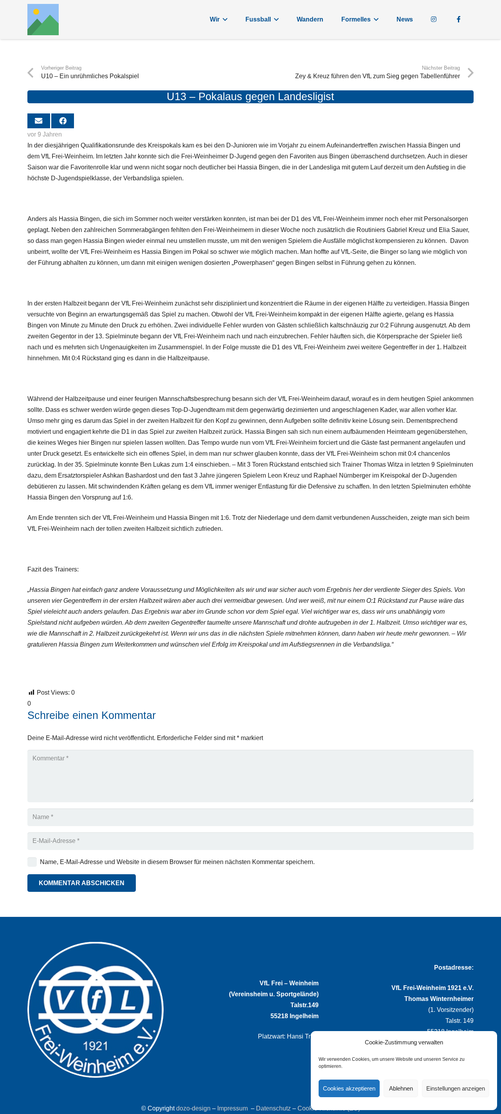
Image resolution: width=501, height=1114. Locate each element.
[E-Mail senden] (38, 120)
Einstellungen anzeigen (455, 1088)
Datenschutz (273, 1108)
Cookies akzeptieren (349, 1088)
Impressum (232, 1108)
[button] (225, 19)
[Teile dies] (62, 120)
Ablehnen (401, 1088)
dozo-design (193, 1108)
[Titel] (43, 19)
